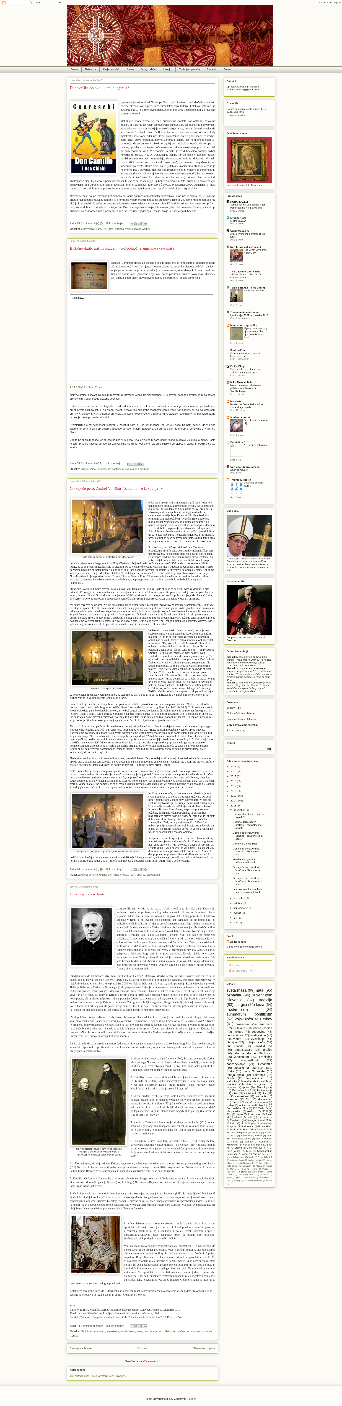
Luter (258, 1114)
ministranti (250, 1093)
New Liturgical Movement (245, 246)
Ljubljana (239, 1028)
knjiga (233, 1123)
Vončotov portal (240, 417)
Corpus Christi (240, 1102)
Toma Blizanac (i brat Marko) (247, 287)
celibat (258, 1135)
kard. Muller (266, 1120)
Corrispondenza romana (245, 466)
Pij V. (266, 1148)
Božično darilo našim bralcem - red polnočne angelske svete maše (122, 248)
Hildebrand (232, 1145)
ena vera (266, 1024)
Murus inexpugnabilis (243, 325)
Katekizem (113, 1331)
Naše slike (90, 69)
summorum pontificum (111, 468)
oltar (264, 1093)
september (240, 907)
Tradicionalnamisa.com (244, 312)
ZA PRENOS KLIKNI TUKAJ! (87, 387)
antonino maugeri (239, 469)
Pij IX (243, 1169)
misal (93, 468)
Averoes (241, 1157)
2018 (233, 781)
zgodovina (258, 1031)
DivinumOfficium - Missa (240, 713)
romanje (231, 1087)
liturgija (85, 468)
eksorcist (264, 1175)
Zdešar (252, 1175)
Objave (235, 965)
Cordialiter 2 (237, 442)
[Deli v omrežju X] (139, 223)
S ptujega (243, 1172)
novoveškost (249, 1060)
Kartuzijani (246, 1166)
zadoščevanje (236, 1064)
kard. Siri (101, 228)
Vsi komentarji (239, 970)
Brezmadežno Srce (237, 1108)
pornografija (241, 1132)
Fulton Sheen (265, 1126)
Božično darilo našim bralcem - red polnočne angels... (247, 824)
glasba (229, 1178)
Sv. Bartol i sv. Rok (254, 290)
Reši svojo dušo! (241, 1090)
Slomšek (245, 1135)
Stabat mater (257, 1172)
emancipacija (243, 1049)
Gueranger (105, 874)
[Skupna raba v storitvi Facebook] (142, 223)
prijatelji (237, 1180)
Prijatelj (265, 1169)
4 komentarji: (114, 463)
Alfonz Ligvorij (264, 1087)
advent (238, 1117)
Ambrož (265, 1154)
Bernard (261, 1157)
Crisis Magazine (240, 230)
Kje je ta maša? (111, 69)
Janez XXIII (243, 1114)
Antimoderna (246, 1105)
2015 (233, 795)
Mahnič (269, 1166)
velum (237, 1138)
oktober (238, 903)
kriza (110, 228)
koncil (268, 1053)
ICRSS (257, 1108)
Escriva (268, 1138)
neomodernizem (153, 1331)
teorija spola (235, 1075)
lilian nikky (232, 656)
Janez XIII (250, 1163)
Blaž (270, 1157)
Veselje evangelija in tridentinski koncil (244, 861)
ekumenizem (97, 1331)
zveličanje (258, 1039)
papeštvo (236, 1111)
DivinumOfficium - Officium (241, 719)
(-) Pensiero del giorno (255, 445)
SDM (248, 1151)
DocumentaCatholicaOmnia (242, 724)
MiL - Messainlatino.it (243, 382)
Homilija (239, 1163)
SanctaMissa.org (236, 730)
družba (267, 1049)
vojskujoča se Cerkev (138, 228)
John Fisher (264, 1163)
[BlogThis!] (135, 223)
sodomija (232, 1081)
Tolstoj (241, 1175)
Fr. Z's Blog (237, 366)
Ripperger (231, 1172)
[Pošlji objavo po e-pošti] (132, 223)
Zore (255, 1154)
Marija (232, 1169)
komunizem (261, 1102)
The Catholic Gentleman (245, 271)
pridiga (230, 1105)
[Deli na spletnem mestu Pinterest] (145, 223)
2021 (233, 766)
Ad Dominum (238, 941)
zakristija (259, 1075)
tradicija (119, 228)
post (253, 1123)
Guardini (263, 1142)
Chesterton (235, 1120)
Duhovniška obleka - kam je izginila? (99, 87)
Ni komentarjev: (115, 223)
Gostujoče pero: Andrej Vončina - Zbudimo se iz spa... (248, 835)
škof (258, 1138)
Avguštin (263, 1105)
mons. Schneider (254, 1071)
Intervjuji (167, 69)
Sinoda (230, 1078)
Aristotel (230, 1157)
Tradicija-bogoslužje (189, 69)
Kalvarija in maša (252, 1145)
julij (236, 917)
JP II (265, 1111)
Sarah (268, 1108)
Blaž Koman (247, 1126)
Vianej (245, 1154)
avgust (238, 912)
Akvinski (251, 1111)
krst (228, 1180)
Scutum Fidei (238, 350)
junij (236, 922)
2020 (233, 771)
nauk (132, 874)
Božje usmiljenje (237, 1160)
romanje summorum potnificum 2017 (246, 670)
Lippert (238, 1148)
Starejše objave (204, 1348)
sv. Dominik (248, 1180)
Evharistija (265, 1064)
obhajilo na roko (245, 1067)
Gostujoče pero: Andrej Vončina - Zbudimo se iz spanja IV (116, 488)
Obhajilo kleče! (148, 69)
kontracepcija (264, 1090)
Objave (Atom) (151, 1361)
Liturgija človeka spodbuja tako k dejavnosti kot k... (248, 890)
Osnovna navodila (236, 115)
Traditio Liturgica (240, 479)
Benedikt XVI (262, 1046)
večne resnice (186, 1331)
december (240, 809)
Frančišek (265, 1057)
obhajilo (232, 1042)
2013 (233, 805)
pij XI (244, 1123)
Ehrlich (85, 1331)
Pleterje (254, 1169)
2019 (233, 776)
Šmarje (269, 1180)
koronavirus (264, 1178)
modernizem (127, 1331)
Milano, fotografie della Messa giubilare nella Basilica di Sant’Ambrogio (245, 388)
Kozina (259, 1166)
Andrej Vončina (89, 874)
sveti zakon (258, 1035)
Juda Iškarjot (232, 1166)
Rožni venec (233, 1151)
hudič (250, 1117)
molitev (124, 874)
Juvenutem (241, 1057)
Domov (74, 69)
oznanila (234, 995)
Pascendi (211, 69)
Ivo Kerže (236, 401)
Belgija (251, 1157)
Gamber (249, 1142)
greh (238, 1178)
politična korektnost (238, 1096)
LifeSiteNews (238, 217)
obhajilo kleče (255, 1042)
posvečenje (266, 1123)
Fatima (234, 1142)
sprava (233, 1126)
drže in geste (256, 1084)
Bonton (130, 69)
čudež (248, 1138)
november (240, 898)
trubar (259, 1180)
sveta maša (132, 468)
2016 (233, 791)
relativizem (170, 1331)
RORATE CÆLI (239, 201)
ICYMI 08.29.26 (238, 220)
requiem (256, 1132)
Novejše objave (81, 1348)
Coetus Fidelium (255, 1160)
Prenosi (227, 69)
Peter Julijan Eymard (254, 1129)
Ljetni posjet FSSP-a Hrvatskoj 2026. (249, 315)
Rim (229, 1114)
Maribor (234, 1129)
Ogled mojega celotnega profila (244, 946)
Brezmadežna (265, 1117)
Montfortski (252, 1148)
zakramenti (153, 874)
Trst (248, 1099)
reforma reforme (245, 1053)
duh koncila (235, 1046)
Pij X (233, 1135)
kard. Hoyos (249, 1178)
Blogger (191, 1398)
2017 (233, 786)
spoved (141, 874)
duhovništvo (88, 228)
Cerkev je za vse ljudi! (87, 893)
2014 (233, 800)
